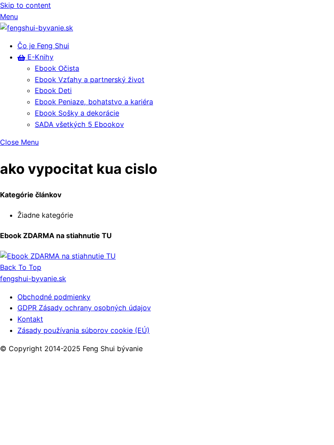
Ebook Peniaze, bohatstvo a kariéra (94, 101)
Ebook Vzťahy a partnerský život (89, 79)
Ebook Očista (57, 68)
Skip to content (25, 5)
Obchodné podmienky (53, 296)
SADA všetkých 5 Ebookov (79, 124)
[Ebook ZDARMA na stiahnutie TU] (58, 256)
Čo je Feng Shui (43, 45)
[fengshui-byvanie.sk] (36, 27)
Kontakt (30, 319)
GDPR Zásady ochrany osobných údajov (84, 307)
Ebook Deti (53, 90)
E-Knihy (39, 57)
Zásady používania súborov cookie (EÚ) (83, 330)
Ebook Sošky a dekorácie (77, 113)
